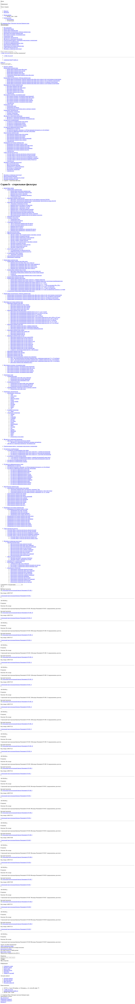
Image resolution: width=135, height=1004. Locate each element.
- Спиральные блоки (15, 196)
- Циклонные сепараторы (13, 257)
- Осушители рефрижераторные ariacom (20, 471)
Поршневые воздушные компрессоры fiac (18, 149)
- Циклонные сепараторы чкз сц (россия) (21, 582)
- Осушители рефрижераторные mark (20, 481)
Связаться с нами (8, 966)
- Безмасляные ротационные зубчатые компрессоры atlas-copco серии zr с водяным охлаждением (32, 297)
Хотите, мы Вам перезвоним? (18, 53)
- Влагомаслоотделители (13, 216)
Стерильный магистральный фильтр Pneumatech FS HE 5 (16, 840)
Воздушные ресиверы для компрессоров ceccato (19, 99)
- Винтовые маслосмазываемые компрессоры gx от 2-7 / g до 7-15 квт (28, 311)
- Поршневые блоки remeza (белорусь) (20, 514)
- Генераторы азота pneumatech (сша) (19, 380)
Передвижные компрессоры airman (16, 135)
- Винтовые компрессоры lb (17, 333)
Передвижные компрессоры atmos (16, 137)
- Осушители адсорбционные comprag (17, 461)
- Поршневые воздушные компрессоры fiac (18, 520)
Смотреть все (10, 76)
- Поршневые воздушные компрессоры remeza (19, 524)
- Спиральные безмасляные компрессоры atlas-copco (21, 291)
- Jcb (11, 428)
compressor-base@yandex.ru (11, 60)
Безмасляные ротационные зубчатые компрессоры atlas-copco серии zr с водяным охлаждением (32, 82)
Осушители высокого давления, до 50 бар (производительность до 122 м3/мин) (28, 130)
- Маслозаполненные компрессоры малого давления (24, 213)
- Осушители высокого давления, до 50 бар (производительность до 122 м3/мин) (28, 467)
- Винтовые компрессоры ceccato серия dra (21, 345)
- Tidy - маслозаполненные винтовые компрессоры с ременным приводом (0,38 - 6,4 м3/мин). (35, 361)
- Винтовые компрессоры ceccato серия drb (21, 347)
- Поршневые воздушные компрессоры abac (18, 517)
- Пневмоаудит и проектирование (16, 560)
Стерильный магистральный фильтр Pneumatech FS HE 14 (16, 707)
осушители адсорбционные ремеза (16, 123)
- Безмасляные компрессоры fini (15, 276)
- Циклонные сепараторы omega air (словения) (22, 579)
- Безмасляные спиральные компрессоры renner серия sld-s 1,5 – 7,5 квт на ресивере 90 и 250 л (35, 285)
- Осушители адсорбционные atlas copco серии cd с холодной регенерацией (30, 453)
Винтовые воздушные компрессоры (13, 33)
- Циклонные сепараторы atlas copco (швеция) (22, 570)
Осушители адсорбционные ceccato (16, 124)
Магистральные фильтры (13, 165)
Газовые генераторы (12, 113)
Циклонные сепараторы (13, 169)
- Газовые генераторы (12, 217)
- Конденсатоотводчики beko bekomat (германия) (23, 546)
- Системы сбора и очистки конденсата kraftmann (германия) (23, 534)
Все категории (7, 27)
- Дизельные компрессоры (14, 222)
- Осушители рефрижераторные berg (19, 472)
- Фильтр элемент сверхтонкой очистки (20, 239)
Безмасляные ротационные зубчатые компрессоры (17, 32)
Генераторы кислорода (13, 107)
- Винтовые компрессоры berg (15, 324)
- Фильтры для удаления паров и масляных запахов (23, 241)
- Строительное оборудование (15, 253)
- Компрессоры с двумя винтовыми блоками (22, 209)
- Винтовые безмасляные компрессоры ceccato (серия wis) (25, 271)
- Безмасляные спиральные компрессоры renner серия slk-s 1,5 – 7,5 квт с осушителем (32, 288)
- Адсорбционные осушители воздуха (20, 250)
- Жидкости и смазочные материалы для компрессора (21, 443)
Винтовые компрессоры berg (14, 89)
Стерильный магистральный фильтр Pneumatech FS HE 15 (16, 729)
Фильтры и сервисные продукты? (13, 48)
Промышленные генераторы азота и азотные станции (21, 109)
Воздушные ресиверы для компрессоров (14, 34)
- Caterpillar (13, 417)
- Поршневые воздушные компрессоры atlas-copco (20, 516)
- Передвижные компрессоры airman (16, 493)
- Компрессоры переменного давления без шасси (23, 229)
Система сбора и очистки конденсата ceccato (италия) (21, 155)
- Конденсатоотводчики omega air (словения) (22, 553)
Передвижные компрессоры (11, 44)
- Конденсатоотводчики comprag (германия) (21, 549)
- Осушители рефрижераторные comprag (21, 475)
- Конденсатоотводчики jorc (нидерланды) (21, 551)
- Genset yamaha (14, 401)
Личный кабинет (8, 978)
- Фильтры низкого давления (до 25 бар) (20, 559)
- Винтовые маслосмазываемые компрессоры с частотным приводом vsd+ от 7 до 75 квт (33, 321)
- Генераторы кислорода (16, 220)
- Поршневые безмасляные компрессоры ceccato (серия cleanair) (27, 272)
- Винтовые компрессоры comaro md (19, 331)
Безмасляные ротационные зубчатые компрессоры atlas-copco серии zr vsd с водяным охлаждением (33, 80)
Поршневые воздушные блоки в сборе (17, 144)
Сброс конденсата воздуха (11, 47)
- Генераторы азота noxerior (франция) (20, 379)
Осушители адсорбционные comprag (16, 125)
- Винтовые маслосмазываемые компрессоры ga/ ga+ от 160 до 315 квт (29, 313)
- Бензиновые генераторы (14, 393)
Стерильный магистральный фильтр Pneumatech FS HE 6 (16, 862)
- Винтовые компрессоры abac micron (20, 307)
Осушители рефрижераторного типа (13, 43)
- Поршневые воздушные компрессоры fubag (19, 523)
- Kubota (12, 429)
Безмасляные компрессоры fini (15, 72)
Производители (8, 970)
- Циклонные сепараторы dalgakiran (19, 576)
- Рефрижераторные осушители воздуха (20, 251)
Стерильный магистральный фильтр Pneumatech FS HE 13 (16, 684)
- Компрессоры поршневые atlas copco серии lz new (23, 267)
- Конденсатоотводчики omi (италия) (20, 555)
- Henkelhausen (14, 424)
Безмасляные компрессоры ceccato (16, 70)
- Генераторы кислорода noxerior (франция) (21, 384)
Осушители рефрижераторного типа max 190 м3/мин (21, 131)
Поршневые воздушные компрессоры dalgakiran (19, 148)
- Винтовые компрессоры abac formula (20, 306)
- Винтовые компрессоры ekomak (16, 352)
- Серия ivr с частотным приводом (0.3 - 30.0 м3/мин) (24, 349)
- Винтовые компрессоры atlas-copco (16, 310)
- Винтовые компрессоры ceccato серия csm (21, 344)
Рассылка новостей (9, 982)
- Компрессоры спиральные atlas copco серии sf (22, 268)
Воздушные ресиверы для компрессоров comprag (20, 100)
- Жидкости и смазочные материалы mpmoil (18, 440)
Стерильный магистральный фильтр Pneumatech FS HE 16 (16, 751)
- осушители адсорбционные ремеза (16, 456)
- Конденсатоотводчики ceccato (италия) (20, 548)
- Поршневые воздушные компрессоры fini (18, 521)
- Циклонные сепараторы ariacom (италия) (21, 569)
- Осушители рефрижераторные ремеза (20, 484)
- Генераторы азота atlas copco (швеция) (20, 377)
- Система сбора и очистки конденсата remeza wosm (24, 538)
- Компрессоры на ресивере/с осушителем (21, 205)
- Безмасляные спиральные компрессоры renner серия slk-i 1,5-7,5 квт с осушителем (32, 286)
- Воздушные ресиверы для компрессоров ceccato (20, 369)
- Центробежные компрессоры (15, 256)
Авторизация (10, 20)
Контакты (6, 12)
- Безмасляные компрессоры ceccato (16, 269)
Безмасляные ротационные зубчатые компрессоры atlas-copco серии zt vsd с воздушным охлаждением (34, 79)
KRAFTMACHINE (9, 29)
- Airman (12, 414)
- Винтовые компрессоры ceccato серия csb (21, 340)
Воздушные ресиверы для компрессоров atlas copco (20, 97)
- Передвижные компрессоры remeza (16, 502)
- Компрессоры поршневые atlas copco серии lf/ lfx (23, 265)
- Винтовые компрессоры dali (14, 351)
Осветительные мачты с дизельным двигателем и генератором (20, 40)
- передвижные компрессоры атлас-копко (18, 488)
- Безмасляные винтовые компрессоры (20, 191)
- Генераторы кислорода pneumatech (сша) (21, 386)
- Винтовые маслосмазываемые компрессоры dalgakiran (21, 356)
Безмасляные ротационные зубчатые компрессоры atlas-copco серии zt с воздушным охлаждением (33, 83)
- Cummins (12, 418)
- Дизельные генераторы (16, 254)
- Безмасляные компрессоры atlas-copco (17, 261)
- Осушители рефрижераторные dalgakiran (21, 477)
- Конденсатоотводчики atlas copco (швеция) (22, 545)
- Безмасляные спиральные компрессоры (21, 192)
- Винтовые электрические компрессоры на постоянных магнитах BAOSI (29, 199)
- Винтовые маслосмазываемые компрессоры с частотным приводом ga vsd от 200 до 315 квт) (35, 317)
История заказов (8, 980)
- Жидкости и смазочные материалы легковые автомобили (25, 442)
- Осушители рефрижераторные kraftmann (21, 479)
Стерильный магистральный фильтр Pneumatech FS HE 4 (16, 818)
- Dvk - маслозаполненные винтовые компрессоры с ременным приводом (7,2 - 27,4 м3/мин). (35, 358)
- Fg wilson (13, 421)
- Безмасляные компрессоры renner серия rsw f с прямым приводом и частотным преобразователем (36, 281)
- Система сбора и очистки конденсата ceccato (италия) (21, 531)
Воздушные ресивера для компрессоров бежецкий (20, 96)
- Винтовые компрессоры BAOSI (16, 198)
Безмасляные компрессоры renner (16, 73)
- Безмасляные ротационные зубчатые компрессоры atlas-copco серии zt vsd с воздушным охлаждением (34, 295)
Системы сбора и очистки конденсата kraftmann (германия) (22, 158)
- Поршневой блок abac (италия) (18, 510)
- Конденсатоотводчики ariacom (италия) (21, 544)
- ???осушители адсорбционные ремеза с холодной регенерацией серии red (30, 458)
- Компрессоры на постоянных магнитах (21, 195)
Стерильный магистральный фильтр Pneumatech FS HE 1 (16, 595)
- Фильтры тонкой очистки (17, 247)
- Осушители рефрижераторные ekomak (20, 478)
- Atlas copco (13, 395)
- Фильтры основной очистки (18, 243)
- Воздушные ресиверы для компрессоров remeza (20, 372)
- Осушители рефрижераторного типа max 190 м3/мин (21, 468)
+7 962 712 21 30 (8, 55)
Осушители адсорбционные (11, 41)
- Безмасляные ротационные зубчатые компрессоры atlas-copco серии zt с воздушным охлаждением (33, 299)
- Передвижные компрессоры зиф (16, 503)
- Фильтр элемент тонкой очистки (19, 240)
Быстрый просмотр (6, 589)
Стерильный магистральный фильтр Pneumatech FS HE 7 (16, 884)
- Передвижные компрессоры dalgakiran (17, 499)
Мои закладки (7, 981)
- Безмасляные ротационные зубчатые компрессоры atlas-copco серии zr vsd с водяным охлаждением (33, 296)
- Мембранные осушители (14, 465)
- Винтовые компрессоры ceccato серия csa (21, 338)
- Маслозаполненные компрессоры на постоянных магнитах (26, 215)
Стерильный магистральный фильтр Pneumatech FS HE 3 (16, 795)
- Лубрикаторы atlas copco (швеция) (19, 563)
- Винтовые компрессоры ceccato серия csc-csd (22, 341)
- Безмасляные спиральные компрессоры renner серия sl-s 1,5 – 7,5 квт (28, 284)
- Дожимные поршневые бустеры (19, 203)
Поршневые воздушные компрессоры (14, 46)
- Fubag (12, 400)
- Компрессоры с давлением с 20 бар (19, 208)
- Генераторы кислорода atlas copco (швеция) (22, 383)
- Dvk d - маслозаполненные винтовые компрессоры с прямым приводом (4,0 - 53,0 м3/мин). (34, 359)
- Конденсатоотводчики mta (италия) (20, 552)
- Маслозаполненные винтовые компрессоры (22, 212)
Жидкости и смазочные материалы (13, 39)
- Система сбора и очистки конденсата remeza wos (23, 537)
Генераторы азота (11, 106)
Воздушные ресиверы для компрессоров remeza (19, 101)
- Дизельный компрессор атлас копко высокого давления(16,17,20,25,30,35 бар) (31, 491)
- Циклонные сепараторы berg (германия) (21, 572)
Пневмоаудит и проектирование (15, 166)
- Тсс (11, 408)
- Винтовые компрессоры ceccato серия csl (21, 342)
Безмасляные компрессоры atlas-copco (17, 69)
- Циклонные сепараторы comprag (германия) (22, 575)
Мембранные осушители (13, 128)
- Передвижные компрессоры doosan (16, 500)
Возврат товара (8, 967)
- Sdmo (12, 407)
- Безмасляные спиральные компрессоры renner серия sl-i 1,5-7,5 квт (28, 282)
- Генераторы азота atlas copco (18, 389)
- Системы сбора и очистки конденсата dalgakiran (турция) (22, 532)
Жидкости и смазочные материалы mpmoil (18, 117)
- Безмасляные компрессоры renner (16, 278)
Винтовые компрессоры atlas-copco (16, 87)
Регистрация (10, 19)
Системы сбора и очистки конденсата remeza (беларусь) (22, 159)
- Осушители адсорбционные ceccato (16, 460)
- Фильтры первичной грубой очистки (20, 244)
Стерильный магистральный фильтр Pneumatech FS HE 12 (16, 662)
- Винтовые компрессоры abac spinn (19, 309)
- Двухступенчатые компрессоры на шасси (21, 225)
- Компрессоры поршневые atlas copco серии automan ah (25, 264)
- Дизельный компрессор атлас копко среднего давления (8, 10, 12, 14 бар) (29, 492)
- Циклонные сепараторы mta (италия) (20, 577)
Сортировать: (4, 584)
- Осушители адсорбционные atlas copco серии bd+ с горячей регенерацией (30, 451)
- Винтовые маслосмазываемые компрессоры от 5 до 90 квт (26, 314)
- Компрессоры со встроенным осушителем (21, 210)
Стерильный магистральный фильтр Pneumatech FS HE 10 (16, 618)
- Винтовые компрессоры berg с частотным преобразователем (26, 328)
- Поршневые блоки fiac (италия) (19, 511)
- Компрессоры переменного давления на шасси (23, 230)
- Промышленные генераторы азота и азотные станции (21, 387)
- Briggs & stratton (14, 398)
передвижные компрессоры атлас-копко (17, 134)
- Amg (11, 394)
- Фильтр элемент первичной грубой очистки (22, 237)
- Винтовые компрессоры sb (17, 334)
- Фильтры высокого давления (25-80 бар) (21, 558)
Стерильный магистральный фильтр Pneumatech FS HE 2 (16, 773)
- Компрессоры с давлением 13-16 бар (20, 206)
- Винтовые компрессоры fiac (14, 354)
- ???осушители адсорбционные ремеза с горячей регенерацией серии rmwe (30, 457)
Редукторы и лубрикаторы (14, 168)
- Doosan (12, 419)
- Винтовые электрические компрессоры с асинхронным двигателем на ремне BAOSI (33, 201)
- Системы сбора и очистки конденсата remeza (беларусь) (22, 535)
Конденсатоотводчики (13, 163)
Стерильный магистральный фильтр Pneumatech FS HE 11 (16, 640)
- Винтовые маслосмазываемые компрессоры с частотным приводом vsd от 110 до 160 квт (34, 318)
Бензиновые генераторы (13, 111)
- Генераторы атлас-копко (17, 436)
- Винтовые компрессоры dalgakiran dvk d (21, 362)
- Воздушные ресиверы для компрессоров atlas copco (21, 368)
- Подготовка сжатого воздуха (15, 248)
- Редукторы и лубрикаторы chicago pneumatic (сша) (24, 566)
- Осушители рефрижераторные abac (20, 470)
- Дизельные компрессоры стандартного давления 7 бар (25, 489)
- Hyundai (12, 404)
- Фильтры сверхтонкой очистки (18, 246)
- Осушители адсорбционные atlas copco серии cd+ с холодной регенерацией (30, 454)
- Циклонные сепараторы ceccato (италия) (21, 573)
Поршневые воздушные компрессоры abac (18, 147)
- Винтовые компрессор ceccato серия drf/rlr (21, 337)
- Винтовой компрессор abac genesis (19, 304)
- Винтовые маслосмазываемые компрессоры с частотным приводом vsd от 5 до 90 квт (33, 320)
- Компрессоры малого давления (18, 194)
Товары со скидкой (9, 973)
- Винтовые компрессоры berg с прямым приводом (23, 325)
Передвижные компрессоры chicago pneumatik (19, 138)
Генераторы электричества (11, 37)
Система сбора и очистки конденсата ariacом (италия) (21, 154)
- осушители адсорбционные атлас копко (18, 450)
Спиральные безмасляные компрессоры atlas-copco (20, 75)
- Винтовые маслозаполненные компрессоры (19, 202)
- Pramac (12, 405)
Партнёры (6, 971)
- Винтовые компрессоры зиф (15, 355)
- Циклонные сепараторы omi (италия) (20, 580)
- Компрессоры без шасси (17, 226)
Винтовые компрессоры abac (14, 86)
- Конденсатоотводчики (13, 232)
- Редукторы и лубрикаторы (14, 562)
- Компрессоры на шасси (16, 227)
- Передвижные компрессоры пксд (16, 505)
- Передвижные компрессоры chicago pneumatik (19, 496)
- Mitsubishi (13, 431)
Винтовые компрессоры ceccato (15, 92)
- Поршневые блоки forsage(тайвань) (20, 513)
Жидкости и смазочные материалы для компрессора (21, 118)
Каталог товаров (8, 66)
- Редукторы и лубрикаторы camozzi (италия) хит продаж (25, 565)
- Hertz (11, 425)
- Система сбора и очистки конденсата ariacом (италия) (21, 530)
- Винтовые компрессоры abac (15, 303)
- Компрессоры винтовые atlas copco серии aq (22, 262)
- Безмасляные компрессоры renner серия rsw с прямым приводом (27, 279)
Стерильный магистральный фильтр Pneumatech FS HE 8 (16, 907)
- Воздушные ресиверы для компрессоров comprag (20, 370)
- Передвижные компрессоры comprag (17, 498)
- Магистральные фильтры (14, 233)
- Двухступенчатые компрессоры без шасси (21, 223)
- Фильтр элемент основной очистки (19, 236)
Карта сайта (7, 969)
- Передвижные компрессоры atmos (16, 495)
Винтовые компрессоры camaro (15, 90)
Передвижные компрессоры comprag (16, 140)
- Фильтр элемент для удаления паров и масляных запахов (25, 234)
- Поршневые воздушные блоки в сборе (17, 509)
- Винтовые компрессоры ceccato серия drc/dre (22, 348)
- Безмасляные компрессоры (14, 189)
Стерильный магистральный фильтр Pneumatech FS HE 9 (16, 929)
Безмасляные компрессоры (11, 30)
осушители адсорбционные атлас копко (17, 121)
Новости (6, 11)
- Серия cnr (13, 274)
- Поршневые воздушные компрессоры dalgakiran (20, 519)
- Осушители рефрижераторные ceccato (20, 474)
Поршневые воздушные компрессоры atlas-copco (20, 145)
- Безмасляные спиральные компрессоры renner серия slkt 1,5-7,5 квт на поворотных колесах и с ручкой (37, 289)
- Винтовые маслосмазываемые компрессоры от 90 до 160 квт (26, 316)
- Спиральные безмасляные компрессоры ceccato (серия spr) (26, 275)
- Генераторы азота (15, 219)
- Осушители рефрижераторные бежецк (20, 482)
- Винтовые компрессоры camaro (15, 330)
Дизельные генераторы (13, 114)
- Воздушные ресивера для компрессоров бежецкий (20, 366)
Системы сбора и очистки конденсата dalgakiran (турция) (22, 156)
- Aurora (12, 397)
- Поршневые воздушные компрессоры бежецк (19, 526)
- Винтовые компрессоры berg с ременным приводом (24, 327)
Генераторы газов (8, 36)
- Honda (12, 403)
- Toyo (11, 435)
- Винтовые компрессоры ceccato (15, 335)
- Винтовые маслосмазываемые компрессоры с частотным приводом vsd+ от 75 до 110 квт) (34, 323)
